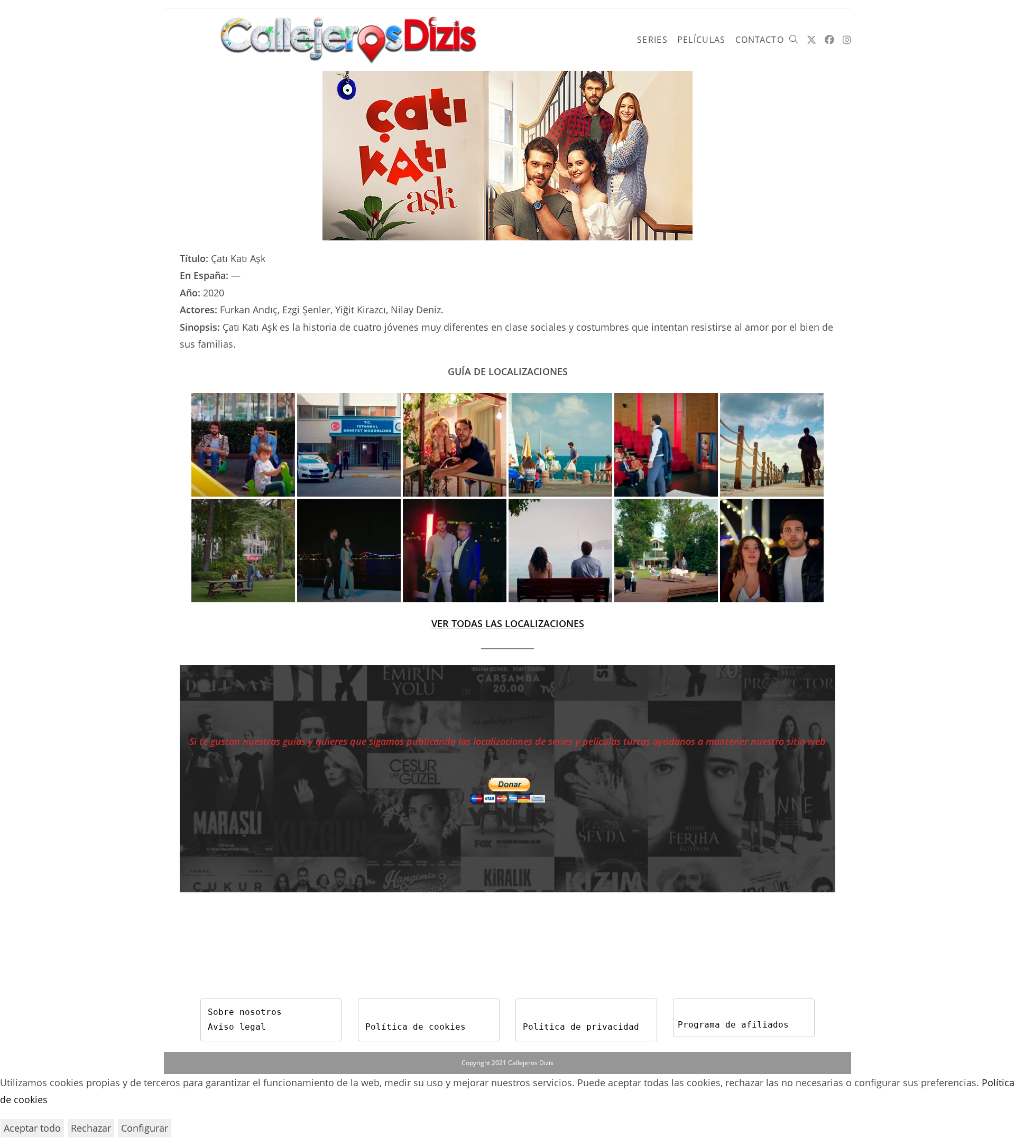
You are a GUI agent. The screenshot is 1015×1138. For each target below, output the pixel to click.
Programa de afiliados (733, 1025)
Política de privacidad (581, 1027)
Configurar (144, 1128)
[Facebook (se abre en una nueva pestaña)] (829, 40)
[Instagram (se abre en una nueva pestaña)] (846, 40)
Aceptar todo (32, 1128)
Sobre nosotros (245, 1012)
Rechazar (91, 1128)
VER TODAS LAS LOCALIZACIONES (507, 623)
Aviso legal (237, 1027)
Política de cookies (415, 1027)
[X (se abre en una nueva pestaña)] (811, 40)
